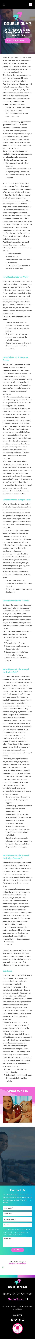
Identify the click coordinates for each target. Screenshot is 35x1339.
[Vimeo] (23, 1320)
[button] (30, 4)
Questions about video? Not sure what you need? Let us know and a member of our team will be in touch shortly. (17, 1232)
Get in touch (16, 1299)
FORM (30, 1200)
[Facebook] (12, 1320)
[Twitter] (16, 1320)
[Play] (17, 1109)
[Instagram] (19, 1320)
